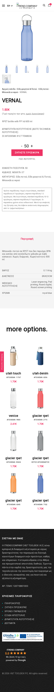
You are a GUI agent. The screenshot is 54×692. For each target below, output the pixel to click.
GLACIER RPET (40, 415)
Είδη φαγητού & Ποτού (27, 89)
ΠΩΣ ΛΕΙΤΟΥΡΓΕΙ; (27, 159)
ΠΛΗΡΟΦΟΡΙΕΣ (12, 603)
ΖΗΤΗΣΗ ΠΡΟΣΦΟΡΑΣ (16, 607)
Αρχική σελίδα (8, 89)
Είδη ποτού (44, 89)
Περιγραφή (27, 238)
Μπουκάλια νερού (10, 92)
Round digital (45, 284)
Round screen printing (41, 287)
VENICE (13, 415)
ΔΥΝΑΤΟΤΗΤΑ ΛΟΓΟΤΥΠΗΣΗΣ (19, 619)
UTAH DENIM (40, 373)
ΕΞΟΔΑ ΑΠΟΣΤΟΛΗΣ (15, 615)
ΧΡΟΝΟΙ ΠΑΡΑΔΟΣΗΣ (15, 611)
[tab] (27, 239)
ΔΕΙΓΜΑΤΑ (10, 623)
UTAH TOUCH (13, 373)
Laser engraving (39, 281)
